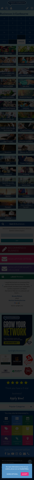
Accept (24, 474)
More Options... (12, 474)
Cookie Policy (24, 469)
